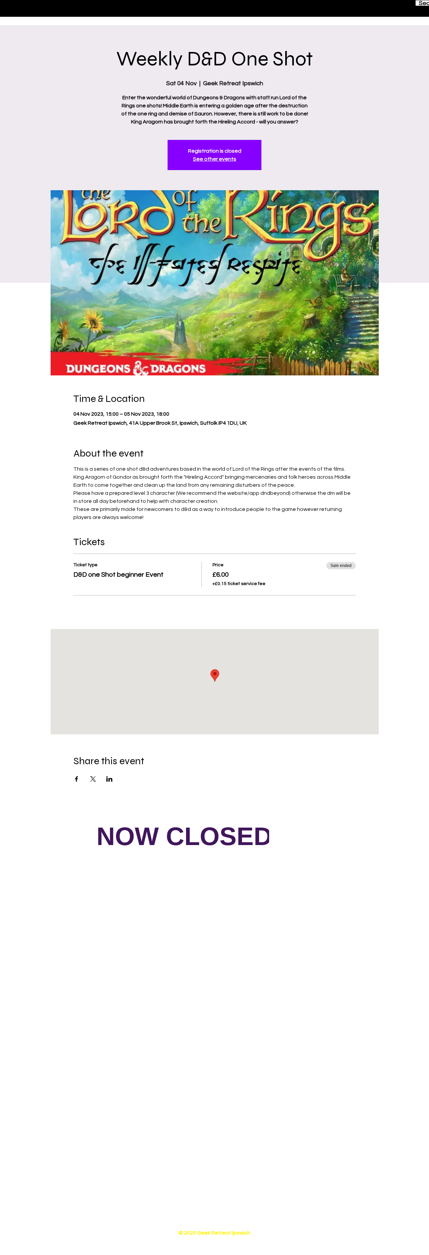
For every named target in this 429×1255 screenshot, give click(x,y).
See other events (214, 159)
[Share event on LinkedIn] (109, 779)
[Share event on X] (93, 779)
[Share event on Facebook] (76, 779)
